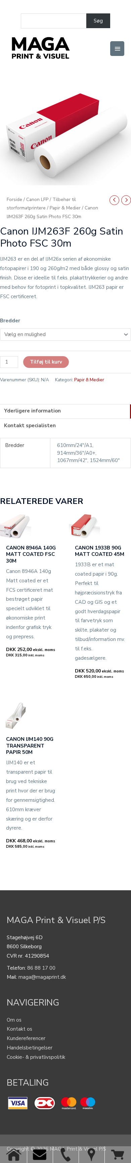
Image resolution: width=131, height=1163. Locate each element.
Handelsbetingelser (29, 1047)
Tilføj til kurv (46, 362)
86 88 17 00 (41, 968)
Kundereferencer (26, 1038)
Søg (98, 20)
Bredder (10, 320)
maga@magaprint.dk (42, 977)
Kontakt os (19, 1029)
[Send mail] (40, 1154)
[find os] (91, 1154)
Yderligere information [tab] (32, 410)
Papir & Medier (65, 208)
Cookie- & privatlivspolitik (36, 1057)
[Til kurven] (117, 1154)
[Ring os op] (66, 1154)
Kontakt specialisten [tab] (30, 425)
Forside (14, 199)
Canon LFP (37, 199)
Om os (14, 1020)
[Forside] (14, 1154)
